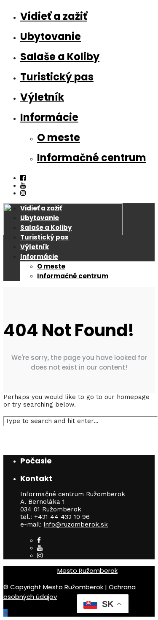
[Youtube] (23, 185)
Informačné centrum (91, 158)
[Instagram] (40, 555)
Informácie (49, 117)
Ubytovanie (50, 36)
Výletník (42, 97)
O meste (58, 137)
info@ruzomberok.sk (76, 524)
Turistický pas (57, 77)
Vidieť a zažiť (53, 16)
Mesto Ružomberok (87, 570)
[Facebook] (39, 540)
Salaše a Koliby (59, 57)
